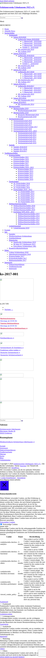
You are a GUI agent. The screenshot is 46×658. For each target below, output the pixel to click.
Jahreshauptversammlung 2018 (20, 254)
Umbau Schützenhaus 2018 (18, 252)
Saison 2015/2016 (19, 98)
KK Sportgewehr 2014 (26, 104)
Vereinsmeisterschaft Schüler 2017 (25, 127)
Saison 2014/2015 (19, 102)
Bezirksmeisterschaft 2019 (27, 111)
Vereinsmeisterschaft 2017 (22, 125)
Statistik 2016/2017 (20, 151)
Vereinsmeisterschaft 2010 (27, 143)
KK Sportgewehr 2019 (26, 49)
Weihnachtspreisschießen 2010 (29, 224)
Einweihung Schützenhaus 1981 (24, 246)
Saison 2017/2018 (19, 70)
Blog (1, 458)
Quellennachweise (15, 266)
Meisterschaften (14, 106)
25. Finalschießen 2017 (21, 185)
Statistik (12, 145)
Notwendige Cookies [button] (7, 522)
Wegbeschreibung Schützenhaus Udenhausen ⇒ (17, 442)
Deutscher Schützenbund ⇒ (10, 352)
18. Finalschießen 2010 (26, 202)
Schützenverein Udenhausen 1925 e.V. (17, 7)
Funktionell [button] (4, 602)
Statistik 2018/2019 (20, 147)
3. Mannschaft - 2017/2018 (31, 78)
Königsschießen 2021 (21, 157)
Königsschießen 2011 (25, 177)
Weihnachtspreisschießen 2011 (28, 222)
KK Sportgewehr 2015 (26, 100)
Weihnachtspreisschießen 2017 (24, 208)
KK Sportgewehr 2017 (26, 80)
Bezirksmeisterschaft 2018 (27, 117)
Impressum (8, 262)
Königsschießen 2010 (25, 179)
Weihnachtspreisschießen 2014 (29, 216)
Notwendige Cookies (10, 524)
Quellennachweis (6, 452)
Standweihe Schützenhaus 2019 (24, 242)
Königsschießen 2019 (21, 159)
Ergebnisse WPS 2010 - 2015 (23, 212)
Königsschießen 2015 (25, 169)
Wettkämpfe (13, 35)
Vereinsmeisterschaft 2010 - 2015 (25, 131)
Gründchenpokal (15, 226)
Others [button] (2, 649)
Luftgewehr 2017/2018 (26, 72)
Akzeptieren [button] (21, 478)
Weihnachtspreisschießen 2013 (29, 218)
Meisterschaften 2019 (20, 108)
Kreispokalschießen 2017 (18, 258)
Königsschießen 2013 (25, 173)
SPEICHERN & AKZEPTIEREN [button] (12, 657)
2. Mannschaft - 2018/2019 (31, 60)
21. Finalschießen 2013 (26, 196)
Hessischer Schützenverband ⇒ (11, 355)
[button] (5, 25)
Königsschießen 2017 (21, 163)
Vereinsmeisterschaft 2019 (22, 121)
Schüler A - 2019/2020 (30, 47)
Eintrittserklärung (15, 238)
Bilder (6, 250)
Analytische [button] (4, 624)
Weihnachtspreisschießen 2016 (24, 210)
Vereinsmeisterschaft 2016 (22, 129)
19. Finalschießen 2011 (26, 200)
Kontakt (7, 230)
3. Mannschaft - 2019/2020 (31, 45)
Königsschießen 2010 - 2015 (23, 167)
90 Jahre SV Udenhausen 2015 (24, 244)
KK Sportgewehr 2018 (26, 66)
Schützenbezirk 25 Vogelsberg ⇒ (12, 348)
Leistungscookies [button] (6, 614)
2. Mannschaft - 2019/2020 (31, 43)
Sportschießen (9, 33)
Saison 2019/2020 (19, 37)
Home (6, 29)
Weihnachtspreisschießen (18, 204)
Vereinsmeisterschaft (16, 119)
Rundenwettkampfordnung (18, 248)
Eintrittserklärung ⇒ (7, 338)
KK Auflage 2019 (24, 51)
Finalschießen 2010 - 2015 (22, 189)
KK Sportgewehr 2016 (26, 94)
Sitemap (3, 454)
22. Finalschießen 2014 (26, 194)
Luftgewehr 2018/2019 (26, 55)
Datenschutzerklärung (16, 264)
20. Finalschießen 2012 (26, 198)
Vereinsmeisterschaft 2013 (27, 137)
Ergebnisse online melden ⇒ (10, 350)
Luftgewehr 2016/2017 (26, 86)
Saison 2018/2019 (19, 53)
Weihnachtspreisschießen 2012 (29, 220)
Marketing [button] (3, 636)
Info (5, 232)
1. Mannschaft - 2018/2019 (31, 58)
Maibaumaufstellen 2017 (17, 260)
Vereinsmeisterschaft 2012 (27, 139)
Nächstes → (8, 309)
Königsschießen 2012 (25, 175)
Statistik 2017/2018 (20, 149)
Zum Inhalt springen (7, 1)
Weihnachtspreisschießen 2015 (29, 214)
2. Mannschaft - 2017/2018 (31, 76)
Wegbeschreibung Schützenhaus (20, 236)
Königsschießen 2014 (25, 171)
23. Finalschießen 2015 (26, 192)
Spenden (12, 234)
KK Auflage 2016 (24, 96)
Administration (5, 460)
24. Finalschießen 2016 (21, 187)
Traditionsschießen (11, 153)
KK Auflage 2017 (24, 82)
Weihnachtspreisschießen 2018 (24, 206)
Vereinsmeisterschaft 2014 (27, 135)
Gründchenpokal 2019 (21, 228)
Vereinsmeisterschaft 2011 (27, 141)
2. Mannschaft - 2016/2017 (31, 90)
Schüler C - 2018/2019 (30, 64)
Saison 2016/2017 (19, 84)
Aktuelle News (9, 31)
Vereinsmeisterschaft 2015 (27, 133)
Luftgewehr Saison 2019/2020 (28, 39)
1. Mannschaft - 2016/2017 (31, 88)
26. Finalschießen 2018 (21, 183)
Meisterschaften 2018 (20, 113)
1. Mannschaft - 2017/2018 (31, 74)
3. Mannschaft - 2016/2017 (31, 92)
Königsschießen (14, 155)
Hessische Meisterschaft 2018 (28, 115)
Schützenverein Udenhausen (10, 429)
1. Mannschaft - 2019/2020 (31, 41)
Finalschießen (14, 181)
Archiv (2, 456)
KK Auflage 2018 (24, 68)
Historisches (13, 240)
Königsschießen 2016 (21, 165)
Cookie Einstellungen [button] (8, 478)
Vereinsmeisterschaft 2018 (22, 123)
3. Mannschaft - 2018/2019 (31, 62)
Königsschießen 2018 (21, 161)
